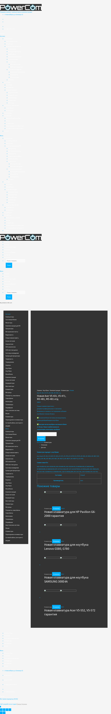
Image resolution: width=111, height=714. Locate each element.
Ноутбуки (7, 82)
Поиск (9, 265)
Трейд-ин (7, 255)
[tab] (71, 445)
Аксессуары (9, 110)
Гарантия (7, 250)
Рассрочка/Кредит (10, 252)
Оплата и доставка (10, 247)
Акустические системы (13, 118)
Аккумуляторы (12, 95)
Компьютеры (8, 39)
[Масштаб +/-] (10, 709)
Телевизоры (8, 113)
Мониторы (9, 44)
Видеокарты (12, 54)
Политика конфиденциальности (10, 701)
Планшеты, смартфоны (11, 105)
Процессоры (12, 49)
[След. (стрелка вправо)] (4, 712)
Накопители (12, 62)
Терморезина (14, 77)
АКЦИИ (6, 131)
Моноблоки (9, 87)
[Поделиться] (4, 709)
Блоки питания (13, 59)
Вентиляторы (12, 98)
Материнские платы (14, 51)
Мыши (8, 121)
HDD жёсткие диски (16, 67)
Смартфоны (10, 108)
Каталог (6, 244)
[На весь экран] (7, 709)
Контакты (7, 257)
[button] (2, 33)
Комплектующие (11, 90)
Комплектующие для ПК (13, 46)
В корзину (41, 438)
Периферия (7, 115)
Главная (6, 242)
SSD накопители (15, 64)
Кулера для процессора (17, 72)
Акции (6, 646)
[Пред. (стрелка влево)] (1, 712)
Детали (43, 447)
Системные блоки (11, 41)
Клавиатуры (12, 100)
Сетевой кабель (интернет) (14, 128)
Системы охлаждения (14, 69)
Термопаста (14, 74)
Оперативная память (14, 56)
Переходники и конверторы (15, 126)
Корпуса (10, 80)
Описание (44, 445)
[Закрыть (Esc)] (1, 709)
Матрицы (11, 103)
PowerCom (3, 1)
